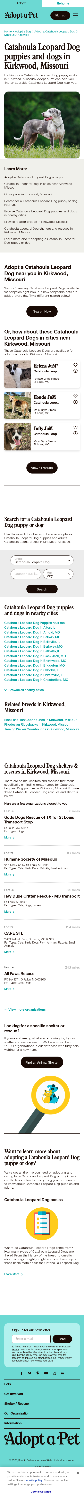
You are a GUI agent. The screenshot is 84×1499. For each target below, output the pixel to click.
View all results (42, 468)
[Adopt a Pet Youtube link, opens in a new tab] (47, 1373)
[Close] (77, 1473)
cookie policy (34, 1480)
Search (42, 589)
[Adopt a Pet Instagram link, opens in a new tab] (55, 1373)
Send (62, 1339)
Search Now (42, 311)
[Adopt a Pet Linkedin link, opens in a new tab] (62, 1373)
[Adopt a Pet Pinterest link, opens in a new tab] (39, 1373)
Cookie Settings (41, 1491)
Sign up (60, 15)
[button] (75, 364)
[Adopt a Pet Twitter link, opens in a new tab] (31, 1373)
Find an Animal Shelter (42, 1062)
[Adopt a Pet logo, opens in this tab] (42, 1444)
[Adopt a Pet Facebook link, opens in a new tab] (22, 1373)
